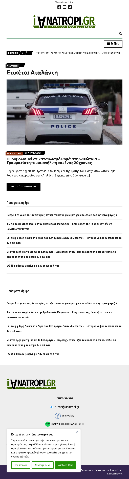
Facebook (59, 7)
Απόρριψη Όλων (42, 465)
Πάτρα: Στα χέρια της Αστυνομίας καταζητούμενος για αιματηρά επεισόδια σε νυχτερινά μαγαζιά (62, 215)
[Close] (77, 432)
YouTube (64, 7)
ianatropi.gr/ (67, 415)
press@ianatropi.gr (67, 407)
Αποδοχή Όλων (65, 465)
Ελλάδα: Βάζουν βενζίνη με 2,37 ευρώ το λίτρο (33, 265)
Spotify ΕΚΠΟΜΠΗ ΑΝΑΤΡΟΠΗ (67, 424)
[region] (44, 450)
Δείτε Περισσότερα (23, 186)
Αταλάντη (12, 66)
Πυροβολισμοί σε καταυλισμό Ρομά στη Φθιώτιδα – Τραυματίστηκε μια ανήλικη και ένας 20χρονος (53, 161)
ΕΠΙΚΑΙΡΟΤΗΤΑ (14, 153)
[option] (79, 53)
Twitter (70, 7)
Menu (114, 44)
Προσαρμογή (21, 465)
